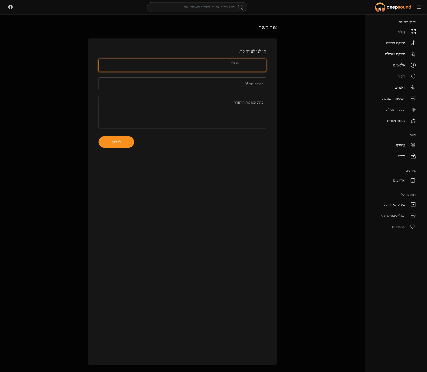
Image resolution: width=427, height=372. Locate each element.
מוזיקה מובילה (395, 54)
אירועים (399, 180)
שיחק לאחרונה (394, 204)
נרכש (401, 156)
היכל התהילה (395, 109)
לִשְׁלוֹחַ (116, 142)
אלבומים (399, 65)
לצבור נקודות (396, 120)
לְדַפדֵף (400, 145)
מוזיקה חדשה (395, 43)
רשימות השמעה (393, 98)
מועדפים (398, 226)
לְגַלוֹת (401, 32)
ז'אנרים (400, 87)
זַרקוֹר (401, 76)
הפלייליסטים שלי (393, 215)
